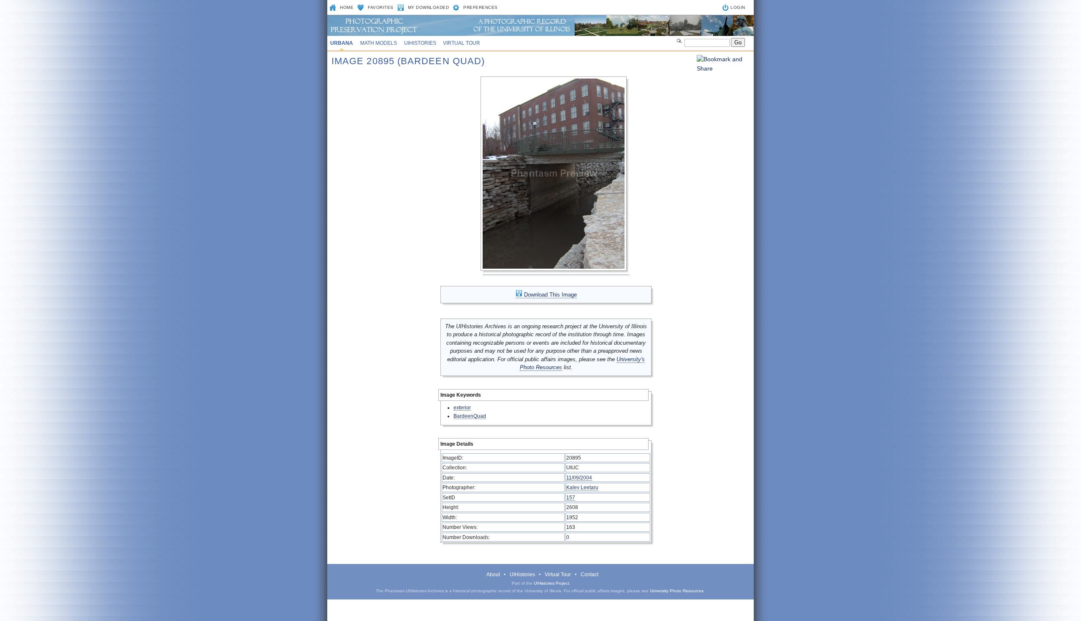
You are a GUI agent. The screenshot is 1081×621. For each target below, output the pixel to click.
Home (346, 7)
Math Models (378, 43)
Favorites (381, 7)
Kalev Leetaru (582, 487)
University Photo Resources (676, 590)
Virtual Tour (461, 43)
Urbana (341, 43)
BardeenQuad (470, 416)
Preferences (480, 7)
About (493, 574)
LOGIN (738, 7)
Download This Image (549, 294)
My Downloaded (428, 7)
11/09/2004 (579, 477)
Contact (589, 574)
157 (570, 497)
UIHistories (420, 43)
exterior (462, 407)
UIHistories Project (551, 583)
